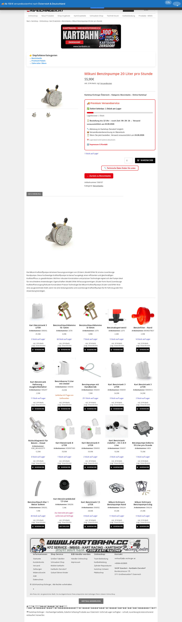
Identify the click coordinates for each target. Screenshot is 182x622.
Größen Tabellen (57, 558)
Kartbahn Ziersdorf (58, 569)
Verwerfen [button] (40, 615)
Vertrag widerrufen (91, 601)
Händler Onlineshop (79, 558)
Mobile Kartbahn (57, 565)
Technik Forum (113, 16)
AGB (35, 576)
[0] (152, 10)
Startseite (37, 558)
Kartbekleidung (129, 16)
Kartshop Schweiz (101, 569)
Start (28, 21)
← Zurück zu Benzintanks (99, 176)
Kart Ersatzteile (80, 16)
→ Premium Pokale (37, 60)
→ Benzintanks (35, 58)
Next (82, 97)
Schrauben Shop (96, 16)
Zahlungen (37, 569)
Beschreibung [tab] (34, 194)
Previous (22, 97)
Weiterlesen (64, 526)
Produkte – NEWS (146, 16)
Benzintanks (66, 21)
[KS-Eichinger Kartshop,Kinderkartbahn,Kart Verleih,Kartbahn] (46, 10)
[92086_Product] (52, 97)
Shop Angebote (64, 16)
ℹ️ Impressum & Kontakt (97, 144)
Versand (36, 565)
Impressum (75, 562)
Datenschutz (38, 579)
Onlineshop (33, 16)
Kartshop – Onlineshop (39, 21)
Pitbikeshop (99, 572)
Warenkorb (147, 160)
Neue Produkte (48, 16)
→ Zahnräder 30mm (37, 63)
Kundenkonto (38, 562)
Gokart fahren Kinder (59, 572)
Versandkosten (106, 83)
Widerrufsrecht (39, 572)
